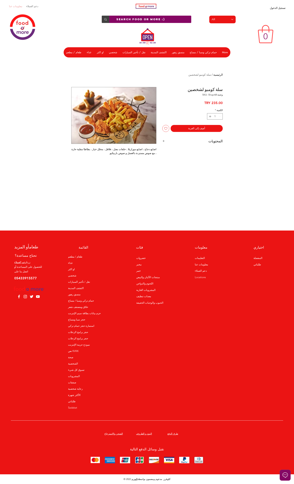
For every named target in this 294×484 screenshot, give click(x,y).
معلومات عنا (15, 6)
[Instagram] (25, 296)
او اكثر (71, 269)
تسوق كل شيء (76, 369)
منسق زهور (74, 294)
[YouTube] (38, 296)
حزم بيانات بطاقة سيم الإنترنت (83, 313)
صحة (70, 357)
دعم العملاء (32, 6)
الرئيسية (218, 74)
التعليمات (200, 258)
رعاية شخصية (75, 388)
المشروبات (74, 376)
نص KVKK (73, 351)
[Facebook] (19, 296)
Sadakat (72, 407)
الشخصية (73, 363)
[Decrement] (220, 116)
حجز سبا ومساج (76, 319)
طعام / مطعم (75, 256)
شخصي (72, 275)
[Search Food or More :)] (105, 19)
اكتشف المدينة (76, 288)
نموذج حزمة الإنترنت (79, 344)
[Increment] (210, 116)
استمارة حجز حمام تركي (81, 325)
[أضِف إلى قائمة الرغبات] (165, 128)
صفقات (72, 382)
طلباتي (72, 401)
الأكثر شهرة (74, 395)
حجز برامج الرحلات (78, 332)
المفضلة (258, 258)
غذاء (70, 263)
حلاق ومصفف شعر (78, 307)
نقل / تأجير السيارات (79, 281)
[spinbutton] (215, 116)
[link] (265, 34)
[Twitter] (31, 296)
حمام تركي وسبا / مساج (81, 300)
